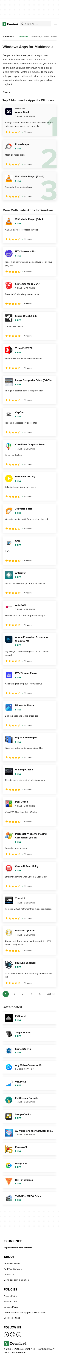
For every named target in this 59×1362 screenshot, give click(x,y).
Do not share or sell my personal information (25, 1312)
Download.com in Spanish (16, 1280)
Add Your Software (13, 1269)
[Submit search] (22, 23)
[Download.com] (10, 24)
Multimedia (23, 37)
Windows (7, 36)
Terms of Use (10, 1301)
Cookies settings (12, 1317)
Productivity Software (40, 37)
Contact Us (9, 1274)
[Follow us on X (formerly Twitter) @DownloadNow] (12, 1334)
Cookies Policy (11, 1307)
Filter (5, 92)
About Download (12, 1263)
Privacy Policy (10, 1296)
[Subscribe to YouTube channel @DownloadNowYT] (18, 1334)
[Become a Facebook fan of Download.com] (6, 1334)
